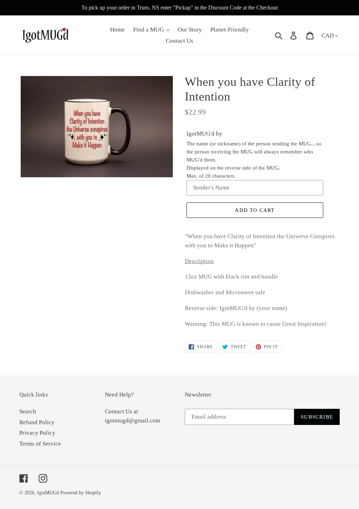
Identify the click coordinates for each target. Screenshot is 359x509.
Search (27, 411)
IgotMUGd (48, 492)
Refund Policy (37, 422)
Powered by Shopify (80, 492)
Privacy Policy (37, 432)
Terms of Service (40, 443)
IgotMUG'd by (204, 133)
